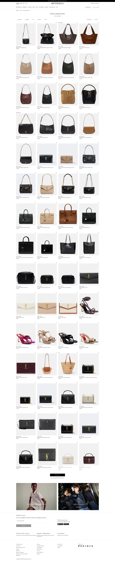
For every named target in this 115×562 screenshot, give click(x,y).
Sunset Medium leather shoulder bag (86, 407)
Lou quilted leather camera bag (22, 287)
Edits (21, 10)
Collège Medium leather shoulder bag (65, 407)
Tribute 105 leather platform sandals (43, 347)
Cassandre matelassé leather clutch (43, 437)
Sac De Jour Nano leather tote (42, 257)
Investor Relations (40, 552)
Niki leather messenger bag (21, 47)
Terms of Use (60, 544)
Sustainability (39, 547)
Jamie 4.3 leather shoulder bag (21, 137)
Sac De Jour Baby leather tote (84, 227)
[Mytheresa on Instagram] (85, 546)
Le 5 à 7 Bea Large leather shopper (64, 47)
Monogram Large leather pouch (22, 437)
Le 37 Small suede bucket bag (63, 107)
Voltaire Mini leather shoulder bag (85, 137)
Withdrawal (18, 555)
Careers (38, 550)
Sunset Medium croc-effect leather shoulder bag (88, 377)
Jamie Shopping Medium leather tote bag (44, 47)
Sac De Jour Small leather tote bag (43, 227)
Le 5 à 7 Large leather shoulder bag (22, 77)
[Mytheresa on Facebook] (81, 546)
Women (17, 3)
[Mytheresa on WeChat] (92, 546)
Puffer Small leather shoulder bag (43, 197)
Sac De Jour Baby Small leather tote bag (65, 227)
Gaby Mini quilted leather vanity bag (65, 467)
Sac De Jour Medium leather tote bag (23, 227)
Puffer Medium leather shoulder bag (85, 167)
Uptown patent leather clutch (21, 377)
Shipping (17, 550)
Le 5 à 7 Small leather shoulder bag (85, 77)
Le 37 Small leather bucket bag (85, 107)
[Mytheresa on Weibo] (90, 546)
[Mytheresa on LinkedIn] (79, 546)
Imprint (59, 547)
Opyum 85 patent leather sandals (85, 317)
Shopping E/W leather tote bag (64, 257)
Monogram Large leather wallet (85, 437)
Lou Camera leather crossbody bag (43, 287)
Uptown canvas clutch (62, 317)
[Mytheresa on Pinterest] (83, 546)
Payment (17, 549)
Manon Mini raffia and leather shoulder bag (45, 377)
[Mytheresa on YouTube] (87, 546)
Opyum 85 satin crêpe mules (63, 347)
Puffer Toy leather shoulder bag (85, 197)
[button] (85, 7)
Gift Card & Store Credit (20, 547)
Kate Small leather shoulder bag (22, 407)
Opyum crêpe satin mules (84, 347)
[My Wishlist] (96, 7)
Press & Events (39, 549)
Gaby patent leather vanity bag (85, 467)
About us (38, 544)
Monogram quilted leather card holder (44, 467)
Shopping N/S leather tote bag (85, 257)
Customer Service (19, 544)
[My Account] (94, 7)
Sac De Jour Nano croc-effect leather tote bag (24, 257)
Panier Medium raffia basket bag (64, 377)
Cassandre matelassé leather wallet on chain (45, 167)
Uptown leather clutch (83, 287)
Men (21, 3)
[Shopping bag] (98, 7)
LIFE (26, 3)
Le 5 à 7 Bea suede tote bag (84, 47)
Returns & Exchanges (20, 552)
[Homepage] (57, 3)
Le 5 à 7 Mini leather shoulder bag (64, 137)
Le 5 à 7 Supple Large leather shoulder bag (45, 77)
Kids (24, 3)
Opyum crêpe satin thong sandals (22, 347)
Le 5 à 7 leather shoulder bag (42, 137)
